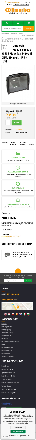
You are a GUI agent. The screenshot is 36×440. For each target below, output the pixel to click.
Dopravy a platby (6, 330)
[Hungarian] (9, 314)
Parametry (5, 142)
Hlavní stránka (5, 33)
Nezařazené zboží (16, 33)
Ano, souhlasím (18, 432)
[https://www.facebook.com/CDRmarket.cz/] (7, 404)
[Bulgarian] (28, 314)
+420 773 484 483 (13, 2)
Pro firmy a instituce (7, 347)
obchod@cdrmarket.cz (21, 5)
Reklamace (5, 338)
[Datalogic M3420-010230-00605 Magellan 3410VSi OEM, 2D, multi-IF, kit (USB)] (18, 83)
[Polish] (13, 314)
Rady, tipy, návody (7, 327)
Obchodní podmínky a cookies (10, 341)
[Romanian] (16, 314)
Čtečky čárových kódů (28, 35)
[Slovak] (20, 314)
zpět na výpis (4, 47)
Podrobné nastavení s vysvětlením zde (18, 436)
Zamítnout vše (18, 428)
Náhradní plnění (6, 353)
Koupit (16, 122)
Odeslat (28, 281)
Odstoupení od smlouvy (8, 356)
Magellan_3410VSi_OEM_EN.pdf (11, 236)
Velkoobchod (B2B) (7, 333)
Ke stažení (31, 143)
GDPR (3, 344)
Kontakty (4, 324)
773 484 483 (10, 294)
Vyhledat (28, 28)
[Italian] (24, 314)
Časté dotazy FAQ (7, 336)
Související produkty (23, 143)
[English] (5, 314)
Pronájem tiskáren (7, 350)
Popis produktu (13, 143)
